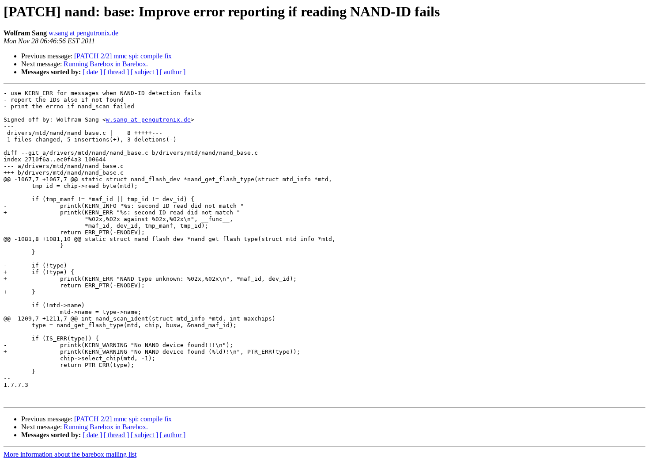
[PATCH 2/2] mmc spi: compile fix (123, 56)
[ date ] (92, 72)
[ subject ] (144, 72)
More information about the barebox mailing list (70, 454)
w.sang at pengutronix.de (83, 33)
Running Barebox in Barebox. (106, 64)
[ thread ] (116, 72)
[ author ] (172, 72)
